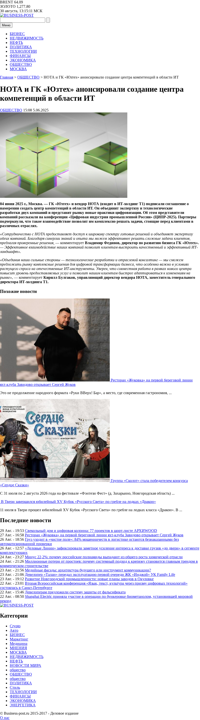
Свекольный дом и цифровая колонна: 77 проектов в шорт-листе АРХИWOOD (91, 531)
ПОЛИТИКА (21, 47)
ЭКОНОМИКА (23, 60)
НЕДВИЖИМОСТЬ (26, 38)
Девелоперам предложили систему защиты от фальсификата (75, 592)
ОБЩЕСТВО (21, 64)
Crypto (15, 626)
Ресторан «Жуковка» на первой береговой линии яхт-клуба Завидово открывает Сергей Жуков (104, 535)
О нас (5, 718)
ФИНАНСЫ (20, 56)
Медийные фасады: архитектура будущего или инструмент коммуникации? (88, 570)
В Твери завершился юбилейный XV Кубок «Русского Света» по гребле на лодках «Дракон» (78, 502)
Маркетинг (19, 639)
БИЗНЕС (17, 34)
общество (18, 670)
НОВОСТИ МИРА (25, 665)
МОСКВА (18, 69)
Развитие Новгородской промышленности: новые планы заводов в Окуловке (89, 579)
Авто (14, 630)
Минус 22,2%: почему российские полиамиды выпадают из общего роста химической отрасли (104, 557)
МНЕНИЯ (18, 648)
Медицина (18, 643)
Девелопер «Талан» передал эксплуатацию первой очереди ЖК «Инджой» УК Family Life (100, 574)
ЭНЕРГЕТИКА (23, 705)
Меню (6, 25)
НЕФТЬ (16, 42)
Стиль (15, 687)
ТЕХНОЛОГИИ (23, 51)
